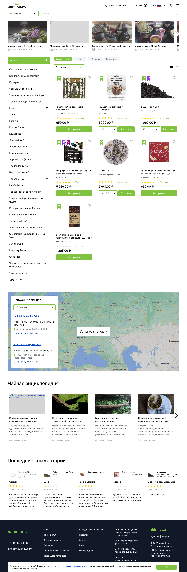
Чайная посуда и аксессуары (26, 227)
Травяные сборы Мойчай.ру (25, 101)
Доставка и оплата (52, 540)
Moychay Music (18, 250)
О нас (46, 529)
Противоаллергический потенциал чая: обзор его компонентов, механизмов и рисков (154, 419)
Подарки (14, 82)
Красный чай (16, 127)
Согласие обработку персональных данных (126, 550)
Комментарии (86, 550)
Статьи (82, 540)
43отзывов (122, 182)
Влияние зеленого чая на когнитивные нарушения (23, 419)
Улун (12, 114)
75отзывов (79, 182)
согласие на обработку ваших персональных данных (68, 566)
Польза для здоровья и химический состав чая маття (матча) (69, 419)
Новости (14, 49)
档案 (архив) (16, 279)
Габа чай (14, 120)
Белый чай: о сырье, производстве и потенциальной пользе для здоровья (111, 419)
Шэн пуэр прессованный (109, 174)
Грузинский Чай (18, 153)
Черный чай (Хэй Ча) (21, 159)
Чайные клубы (50, 535)
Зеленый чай (16, 140)
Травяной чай (17, 178)
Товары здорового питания (25, 191)
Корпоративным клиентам (56, 550)
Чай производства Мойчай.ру (26, 95)
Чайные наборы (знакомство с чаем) (27, 200)
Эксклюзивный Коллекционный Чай (27, 235)
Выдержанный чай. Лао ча (24, 208)
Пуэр (12, 108)
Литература (16, 243)
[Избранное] (172, 5)
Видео (82, 545)
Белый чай (15, 133)
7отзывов (164, 182)
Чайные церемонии (20, 88)
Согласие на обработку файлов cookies (126, 542)
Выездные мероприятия (91, 529)
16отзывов (79, 118)
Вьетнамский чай (19, 172)
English (165, 536)
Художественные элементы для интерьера (27, 265)
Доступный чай (18, 220)
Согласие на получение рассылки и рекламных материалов (127, 532)
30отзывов (122, 118)
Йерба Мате (16, 185)
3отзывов (79, 246)
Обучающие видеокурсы (23, 69)
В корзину (74, 129)
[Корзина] (177, 5)
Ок (166, 567)
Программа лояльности (55, 556)
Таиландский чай (19, 165)
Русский (155, 536)
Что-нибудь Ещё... (19, 273)
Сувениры (15, 256)
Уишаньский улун (148, 110)
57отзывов (164, 118)
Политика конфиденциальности (125, 558)
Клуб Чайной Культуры (22, 214)
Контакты (48, 545)
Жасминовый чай (19, 146)
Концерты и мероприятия (24, 75)
